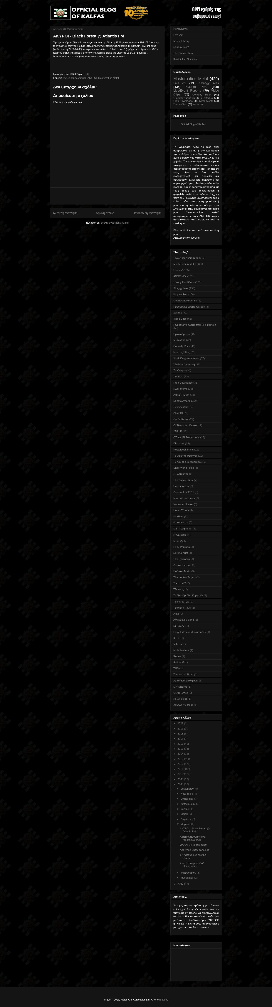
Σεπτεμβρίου (188, 803)
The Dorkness (181, 558)
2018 (180, 733)
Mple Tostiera (181, 650)
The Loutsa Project (184, 577)
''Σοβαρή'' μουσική (184, 97)
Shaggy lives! (181, 46)
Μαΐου (185, 813)
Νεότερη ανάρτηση (65, 213)
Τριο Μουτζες (181, 601)
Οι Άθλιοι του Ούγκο (185, 425)
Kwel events (206, 100)
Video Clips (180, 318)
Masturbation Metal (108, 78)
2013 (180, 758)
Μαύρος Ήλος (181, 352)
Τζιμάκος (178, 589)
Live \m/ (178, 34)
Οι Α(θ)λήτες (180, 692)
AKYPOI (92, 78)
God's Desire (181, 419)
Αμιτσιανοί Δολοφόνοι (185, 680)
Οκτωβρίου (187, 798)
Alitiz (176, 613)
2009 (180, 779)
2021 (180, 723)
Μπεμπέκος (180, 686)
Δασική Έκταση (182, 565)
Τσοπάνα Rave (182, 607)
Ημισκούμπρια (181, 334)
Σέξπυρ (177, 312)
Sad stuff (178, 662)
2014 (180, 753)
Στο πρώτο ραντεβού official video (192, 865)
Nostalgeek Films (183, 449)
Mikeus (177, 644)
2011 (180, 768)
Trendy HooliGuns (183, 282)
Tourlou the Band (183, 674)
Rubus (177, 656)
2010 (180, 773)
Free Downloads (183, 100)
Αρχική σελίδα (105, 213)
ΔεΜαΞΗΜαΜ (181, 394)
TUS (176, 668)
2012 (180, 763)
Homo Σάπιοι (181, 510)
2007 (180, 883)
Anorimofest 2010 (183, 492)
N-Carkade (179, 534)
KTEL (176, 638)
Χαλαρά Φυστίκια (183, 704)
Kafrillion (178, 516)
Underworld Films (183, 467)
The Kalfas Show (183, 53)
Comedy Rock (201, 94)
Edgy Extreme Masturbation (189, 631)
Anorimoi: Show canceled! (195, 849)
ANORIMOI (180, 276)
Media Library (181, 40)
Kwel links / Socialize (185, 59)
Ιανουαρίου (187, 877)
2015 (180, 748)
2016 (180, 743)
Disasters (178, 443)
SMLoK (196, 104)
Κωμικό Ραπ (196, 87)
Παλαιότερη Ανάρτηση (147, 213)
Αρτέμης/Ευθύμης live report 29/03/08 (192, 838)
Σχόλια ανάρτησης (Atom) (115, 222)
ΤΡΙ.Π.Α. (178, 376)
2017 (180, 738)
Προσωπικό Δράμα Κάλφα (188, 306)
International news (184, 498)
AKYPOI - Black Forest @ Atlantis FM (195, 830)
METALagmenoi (182, 528)
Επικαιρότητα (181, 486)
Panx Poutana (181, 546)
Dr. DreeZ (179, 625)
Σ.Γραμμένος (180, 473)
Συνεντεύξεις (180, 104)
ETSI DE (178, 540)
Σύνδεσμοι (207, 97)
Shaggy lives (209, 83)
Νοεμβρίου (187, 793)
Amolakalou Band (183, 619)
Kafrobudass (180, 522)
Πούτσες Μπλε (182, 571)
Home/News (180, 28)
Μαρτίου (186, 824)
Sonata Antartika (183, 400)
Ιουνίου (185, 808)
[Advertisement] (107, 196)
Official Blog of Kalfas (193, 124)
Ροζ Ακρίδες (180, 698)
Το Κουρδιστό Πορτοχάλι (187, 461)
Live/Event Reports (187, 90)
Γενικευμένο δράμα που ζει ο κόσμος (194, 324)
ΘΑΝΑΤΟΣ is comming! (193, 844)
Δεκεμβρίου (187, 788)
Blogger (163, 999)
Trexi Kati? (179, 583)
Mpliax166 (179, 340)
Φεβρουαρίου (189, 872)
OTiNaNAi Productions (186, 437)
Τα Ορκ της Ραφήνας (185, 455)
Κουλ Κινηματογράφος (186, 358)
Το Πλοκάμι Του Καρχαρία (188, 595)
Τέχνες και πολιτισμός (74, 78)
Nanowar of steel (183, 504)
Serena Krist (180, 552)
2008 (180, 784)
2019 (180, 728)
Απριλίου (186, 819)
